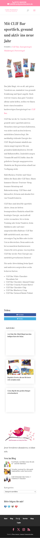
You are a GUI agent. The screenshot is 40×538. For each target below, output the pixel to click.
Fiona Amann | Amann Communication (22, 534)
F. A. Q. (18, 518)
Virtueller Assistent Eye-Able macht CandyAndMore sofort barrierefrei (22, 470)
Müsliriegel (9, 51)
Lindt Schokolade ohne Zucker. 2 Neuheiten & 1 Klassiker (21, 477)
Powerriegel (20, 51)
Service (25, 518)
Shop (32, 518)
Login (19, 523)
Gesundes (7, 47)
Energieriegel (25, 47)
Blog (11, 518)
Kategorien (8, 487)
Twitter (21, 319)
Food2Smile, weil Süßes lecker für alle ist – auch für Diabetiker (22, 463)
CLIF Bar (15, 47)
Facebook (20, 315)
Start (5, 518)
